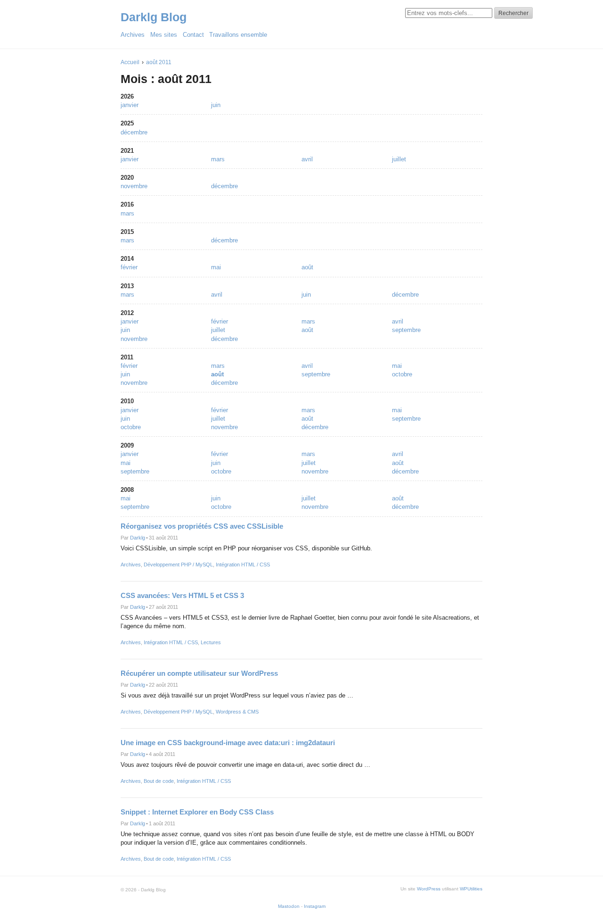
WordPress (428, 888)
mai (216, 267)
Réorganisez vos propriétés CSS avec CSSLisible (202, 526)
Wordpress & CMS (237, 711)
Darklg (137, 537)
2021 (127, 150)
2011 (127, 357)
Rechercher (513, 13)
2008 (127, 489)
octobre (402, 374)
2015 (127, 231)
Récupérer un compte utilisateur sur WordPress (199, 673)
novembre (134, 186)
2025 (127, 123)
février (129, 267)
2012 (127, 312)
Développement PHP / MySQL (178, 564)
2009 (127, 445)
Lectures (211, 642)
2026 (127, 96)
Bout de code (159, 781)
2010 (127, 401)
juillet (399, 159)
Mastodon (289, 906)
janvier (130, 104)
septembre (406, 329)
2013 (127, 286)
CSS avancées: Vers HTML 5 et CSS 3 (182, 595)
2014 (127, 258)
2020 (127, 177)
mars (218, 159)
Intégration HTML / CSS (243, 564)
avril (307, 159)
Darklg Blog (154, 17)
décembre (134, 132)
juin (215, 104)
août (307, 267)
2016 (127, 204)
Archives (131, 564)
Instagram (315, 906)
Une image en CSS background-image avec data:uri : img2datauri (228, 743)
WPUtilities (471, 888)
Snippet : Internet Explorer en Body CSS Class (197, 812)
